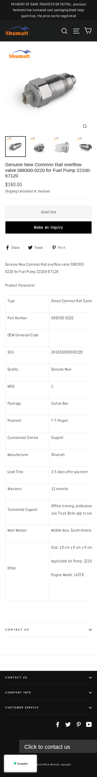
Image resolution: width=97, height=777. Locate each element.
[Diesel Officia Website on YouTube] (89, 724)
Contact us (17, 629)
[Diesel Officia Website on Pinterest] (78, 724)
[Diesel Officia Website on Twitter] (68, 724)
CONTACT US (16, 677)
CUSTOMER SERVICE (22, 707)
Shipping (11, 191)
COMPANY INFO (18, 692)
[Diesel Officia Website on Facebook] (58, 724)
